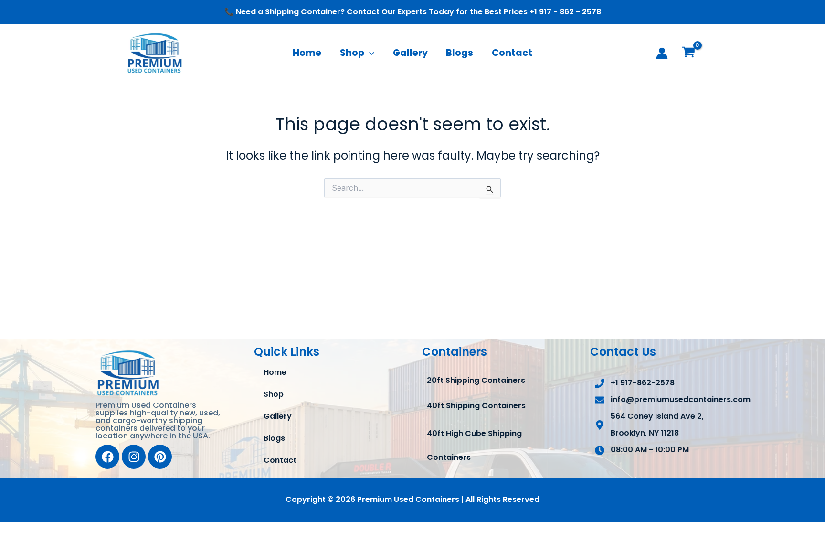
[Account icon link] (662, 53)
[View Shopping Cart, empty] (688, 53)
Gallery (410, 52)
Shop (352, 52)
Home (307, 52)
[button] (369, 53)
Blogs (459, 52)
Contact (512, 52)
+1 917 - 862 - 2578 (565, 11)
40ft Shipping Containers (476, 405)
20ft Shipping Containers (476, 380)
